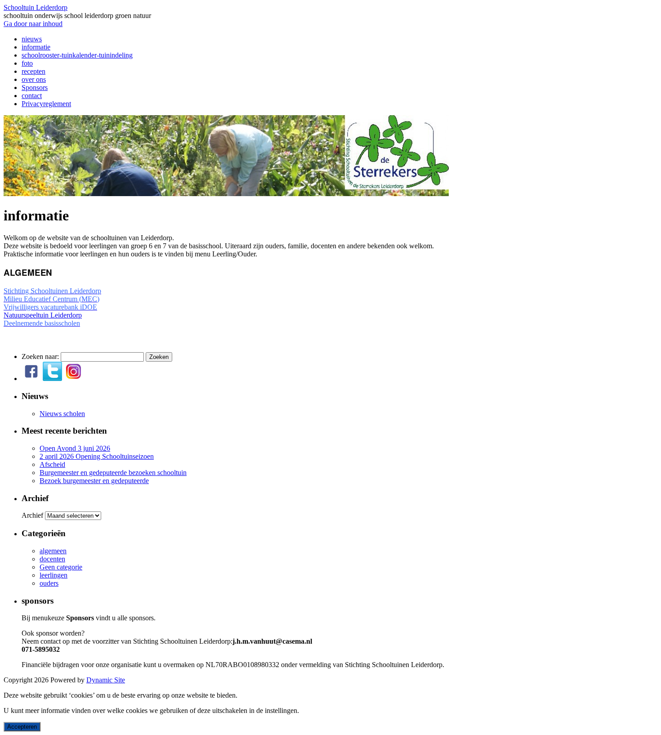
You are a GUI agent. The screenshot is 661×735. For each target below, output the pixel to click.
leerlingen (53, 575)
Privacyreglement (46, 104)
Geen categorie (61, 567)
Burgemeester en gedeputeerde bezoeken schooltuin (113, 472)
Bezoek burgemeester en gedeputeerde (94, 480)
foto (27, 63)
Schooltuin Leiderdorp (35, 7)
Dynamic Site (105, 680)
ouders (49, 583)
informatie (36, 47)
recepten (33, 71)
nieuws (32, 39)
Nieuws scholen (62, 413)
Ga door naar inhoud (33, 23)
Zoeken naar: (40, 356)
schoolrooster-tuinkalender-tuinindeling (77, 55)
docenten (52, 559)
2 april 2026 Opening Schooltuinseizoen (97, 456)
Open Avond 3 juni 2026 (75, 448)
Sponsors (35, 87)
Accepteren (22, 726)
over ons (34, 79)
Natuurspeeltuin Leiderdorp (43, 315)
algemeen (53, 551)
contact (32, 95)
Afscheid (52, 464)
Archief (32, 515)
